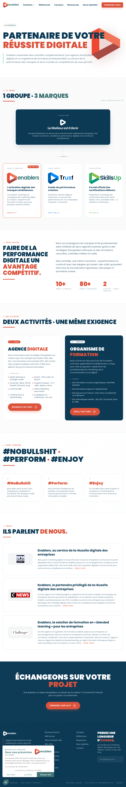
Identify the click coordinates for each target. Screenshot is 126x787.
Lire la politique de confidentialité (16, 767)
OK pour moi (45, 774)
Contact (80, 748)
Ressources (73, 4)
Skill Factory (50, 736)
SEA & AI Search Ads (53, 740)
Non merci (11, 774)
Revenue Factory (52, 732)
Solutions (27, 4)
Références (44, 4)
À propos (58, 4)
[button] (6, 782)
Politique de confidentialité (99, 783)
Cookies (119, 783)
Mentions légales (74, 783)
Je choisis (28, 774)
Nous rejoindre (90, 4)
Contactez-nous (112, 5)
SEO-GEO (49, 744)
